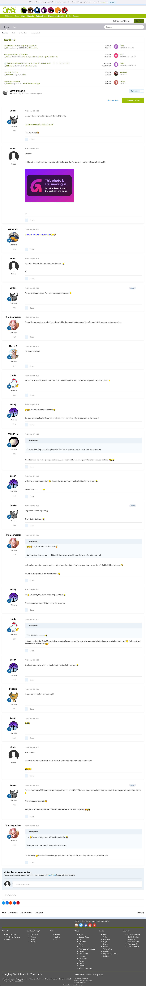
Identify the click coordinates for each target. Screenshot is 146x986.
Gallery (57, 937)
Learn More (19, 981)
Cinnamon (13, 229)
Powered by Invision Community (73, 985)
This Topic (133, 27)
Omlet (10, 10)
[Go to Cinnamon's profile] (14, 237)
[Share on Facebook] (7, 903)
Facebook (85, 925)
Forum (57, 934)
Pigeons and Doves (110, 954)
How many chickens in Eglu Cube (16, 54)
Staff (13, 33)
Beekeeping (132, 939)
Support (76, 16)
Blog (56, 939)
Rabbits (44, 10)
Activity (15, 27)
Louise (13, 110)
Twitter (81, 925)
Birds (64, 10)
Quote (32, 139)
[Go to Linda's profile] (14, 383)
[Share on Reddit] (10, 903)
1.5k (14, 395)
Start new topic (113, 100)
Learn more (104, 2)
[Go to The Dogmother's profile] (14, 325)
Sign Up (138, 21)
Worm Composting (86, 968)
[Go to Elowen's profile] (116, 46)
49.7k (14, 337)
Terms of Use (79, 974)
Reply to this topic (133, 100)
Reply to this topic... (23, 884)
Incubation (83, 958)
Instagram (76, 925)
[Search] (141, 27)
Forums (5, 33)
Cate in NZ (13, 433)
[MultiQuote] (26, 139)
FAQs (8, 939)
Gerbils (81, 951)
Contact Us (35, 934)
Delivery (33, 939)
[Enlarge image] (49, 185)
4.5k (14, 454)
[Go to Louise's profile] (5, 92)
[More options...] (140, 111)
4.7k (14, 709)
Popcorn (13, 688)
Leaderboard (36, 33)
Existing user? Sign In (121, 21)
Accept (112, 2)
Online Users (23, 33)
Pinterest (94, 925)
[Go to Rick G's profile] (116, 55)
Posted (32, 111)
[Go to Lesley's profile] (14, 412)
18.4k (14, 249)
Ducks (81, 946)
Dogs (30, 10)
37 (67, 63)
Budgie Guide (84, 937)
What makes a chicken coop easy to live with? (20, 45)
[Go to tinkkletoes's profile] (116, 73)
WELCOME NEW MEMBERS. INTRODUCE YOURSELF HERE (29, 63)
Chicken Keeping (134, 934)
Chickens (24, 10)
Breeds (101, 931)
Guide (76, 931)
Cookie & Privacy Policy (94, 974)
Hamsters (82, 956)
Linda (13, 375)
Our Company (11, 934)
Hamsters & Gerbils (56, 16)
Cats (37, 10)
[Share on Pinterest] (18, 903)
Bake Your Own (133, 946)
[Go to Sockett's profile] (116, 82)
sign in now (52, 875)
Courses (126, 931)
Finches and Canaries (87, 949)
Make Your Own (133, 944)
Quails (81, 963)
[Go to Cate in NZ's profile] (14, 442)
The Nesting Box (31, 66)
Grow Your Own (133, 942)
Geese (105, 946)
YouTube (90, 925)
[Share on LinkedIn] (14, 903)
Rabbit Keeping (133, 937)
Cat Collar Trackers (11, 72)
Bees (81, 934)
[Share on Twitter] (3, 903)
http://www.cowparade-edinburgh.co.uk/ (39, 124)
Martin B (13, 346)
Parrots (81, 961)
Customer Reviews (13, 937)
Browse (6, 27)
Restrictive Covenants (12, 81)
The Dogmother (13, 316)
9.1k (14, 366)
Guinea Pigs (51, 10)
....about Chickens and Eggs (30, 83)
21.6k (14, 424)
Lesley (13, 404)
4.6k (14, 130)
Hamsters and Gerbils (58, 10)
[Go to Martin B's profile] (14, 354)
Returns (33, 942)
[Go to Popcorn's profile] (14, 697)
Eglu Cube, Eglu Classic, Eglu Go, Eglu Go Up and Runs (39, 57)
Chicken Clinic (33, 48)
